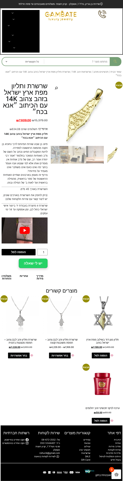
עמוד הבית (116, 71)
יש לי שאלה (33, 263)
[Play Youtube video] (25, 230)
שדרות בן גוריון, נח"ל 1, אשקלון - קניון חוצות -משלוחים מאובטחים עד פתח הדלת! (59, 4)
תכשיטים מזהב (100, 71)
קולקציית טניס (25, 19)
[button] (56, 88)
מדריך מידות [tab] (39, 277)
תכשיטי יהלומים (25, 35)
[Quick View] (111, 355)
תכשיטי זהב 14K (25, 13)
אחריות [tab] (24, 276)
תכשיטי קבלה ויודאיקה (25, 41)
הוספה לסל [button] (100, 355)
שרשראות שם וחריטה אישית (21, 30)
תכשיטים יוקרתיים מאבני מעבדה (28, 25)
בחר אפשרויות (60, 355)
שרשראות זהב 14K (81, 71)
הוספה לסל (18, 252)
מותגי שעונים (25, 47)
